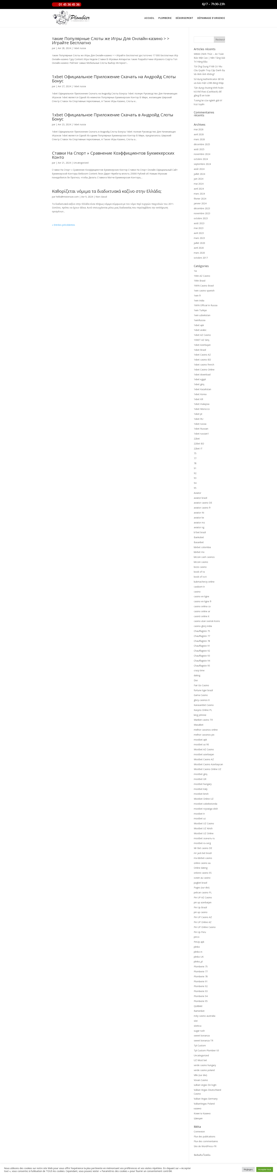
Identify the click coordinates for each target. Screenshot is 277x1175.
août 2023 (199, 223)
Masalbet (198, 724)
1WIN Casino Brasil (204, 285)
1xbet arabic (200, 329)
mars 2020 (199, 252)
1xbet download (202, 374)
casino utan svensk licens (207, 621)
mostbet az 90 (201, 744)
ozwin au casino (202, 877)
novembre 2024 (202, 154)
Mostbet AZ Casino (204, 749)
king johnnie (200, 714)
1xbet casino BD (202, 359)
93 (195, 478)
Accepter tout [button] (264, 1169)
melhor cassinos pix (204, 734)
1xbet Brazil (200, 349)
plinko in (198, 951)
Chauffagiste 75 (202, 631)
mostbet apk (200, 739)
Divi (196, 680)
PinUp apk (199, 941)
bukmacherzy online (204, 581)
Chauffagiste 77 (202, 635)
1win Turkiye (200, 310)
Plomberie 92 (201, 986)
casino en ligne (201, 596)
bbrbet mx (199, 552)
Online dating (200, 867)
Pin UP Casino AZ (203, 917)
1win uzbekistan (202, 315)
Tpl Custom (200, 1045)
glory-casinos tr (202, 700)
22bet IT (198, 448)
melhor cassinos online (206, 729)
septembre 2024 (202, 163)
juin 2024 (198, 178)
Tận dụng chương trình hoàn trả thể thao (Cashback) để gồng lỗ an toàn (208, 91)
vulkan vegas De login (205, 1084)
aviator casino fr (202, 507)
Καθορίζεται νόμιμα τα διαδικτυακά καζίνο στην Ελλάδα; (107, 191)
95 (195, 487)
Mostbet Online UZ (204, 798)
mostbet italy (200, 788)
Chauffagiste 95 (202, 665)
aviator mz (199, 522)
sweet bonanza (202, 1035)
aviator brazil (200, 497)
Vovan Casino (201, 1080)
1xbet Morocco (202, 408)
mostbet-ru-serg (202, 843)
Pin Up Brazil (200, 907)
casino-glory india (203, 626)
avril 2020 (199, 247)
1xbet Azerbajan (202, 344)
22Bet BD (199, 443)
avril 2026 (199, 134)
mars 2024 (199, 193)
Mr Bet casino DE (203, 848)
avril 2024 (199, 188)
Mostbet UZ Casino (204, 823)
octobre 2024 (201, 159)
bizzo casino (200, 566)
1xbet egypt (200, 379)
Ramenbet (199, 1010)
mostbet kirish (201, 793)
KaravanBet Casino (204, 705)
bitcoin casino (201, 561)
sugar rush (199, 1030)
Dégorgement (184, 18)
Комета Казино (202, 1113)
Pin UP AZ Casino (203, 897)
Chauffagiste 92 (202, 650)
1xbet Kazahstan (202, 389)
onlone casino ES (203, 872)
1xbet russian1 (201, 433)
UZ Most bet (200, 1060)
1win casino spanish (204, 290)
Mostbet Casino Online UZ (207, 769)
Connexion (199, 1131)
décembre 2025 (202, 144)
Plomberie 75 (201, 966)
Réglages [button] (248, 1169)
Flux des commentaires (206, 1141)
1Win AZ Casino (202, 275)
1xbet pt (198, 413)
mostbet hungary (203, 784)
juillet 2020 (199, 242)
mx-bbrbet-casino (203, 858)
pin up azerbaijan (202, 902)
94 (195, 482)
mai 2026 (198, 129)
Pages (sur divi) (202, 887)
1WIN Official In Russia (205, 305)
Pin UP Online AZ (202, 922)
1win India (199, 300)
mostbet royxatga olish (206, 808)
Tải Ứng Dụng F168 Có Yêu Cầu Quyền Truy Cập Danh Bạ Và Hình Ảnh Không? (209, 70)
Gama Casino (201, 695)
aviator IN (199, 512)
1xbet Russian (201, 428)
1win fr (197, 295)
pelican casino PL (203, 892)
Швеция (198, 1118)
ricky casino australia (204, 1015)
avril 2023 (199, 233)
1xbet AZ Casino (202, 334)
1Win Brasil (199, 280)
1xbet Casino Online (204, 369)
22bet (197, 438)
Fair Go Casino (201, 685)
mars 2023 (199, 238)
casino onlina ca (202, 606)
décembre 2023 (202, 208)
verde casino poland (204, 1070)
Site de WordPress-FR (205, 1146)
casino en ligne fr (202, 601)
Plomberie (165, 18)
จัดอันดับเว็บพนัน (202, 1154)
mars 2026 (199, 139)
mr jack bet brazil (203, 853)
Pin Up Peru (200, 932)
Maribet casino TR (203, 719)
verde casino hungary (205, 1065)
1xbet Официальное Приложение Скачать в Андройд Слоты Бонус (112, 117)
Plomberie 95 (201, 1001)
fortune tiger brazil (203, 690)
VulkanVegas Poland (204, 1103)
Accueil (149, 18)
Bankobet (199, 537)
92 (195, 473)
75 (195, 453)
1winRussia (199, 320)
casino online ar (202, 611)
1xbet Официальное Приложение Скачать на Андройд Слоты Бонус (114, 79)
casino (197, 591)
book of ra (199, 571)
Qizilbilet (198, 1006)
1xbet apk (199, 325)
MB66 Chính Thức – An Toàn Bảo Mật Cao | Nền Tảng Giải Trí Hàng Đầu (209, 57)
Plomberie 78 (201, 976)
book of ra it (200, 576)
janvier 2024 (200, 203)
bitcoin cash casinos (204, 557)
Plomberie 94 (201, 996)
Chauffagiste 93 (202, 655)
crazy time (199, 670)
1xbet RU (198, 418)
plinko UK (199, 956)
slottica (197, 1025)
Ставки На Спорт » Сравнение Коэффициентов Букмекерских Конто (113, 155)
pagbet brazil (200, 882)
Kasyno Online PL (203, 710)
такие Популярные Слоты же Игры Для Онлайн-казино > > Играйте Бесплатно (110, 41)
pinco (196, 936)
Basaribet (199, 542)
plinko (197, 946)
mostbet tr (199, 813)
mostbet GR (200, 779)
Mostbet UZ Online (204, 833)
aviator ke (199, 517)
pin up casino (200, 912)
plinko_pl (198, 961)
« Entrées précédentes (63, 224)
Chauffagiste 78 (202, 640)
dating (197, 675)
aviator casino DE (203, 502)
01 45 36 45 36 (69, 4)
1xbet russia (79, 48)
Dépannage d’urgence (211, 18)
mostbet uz (200, 818)
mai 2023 (198, 228)
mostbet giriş (200, 774)
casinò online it (201, 616)
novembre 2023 (202, 213)
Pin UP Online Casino (205, 927)
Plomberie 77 (201, 971)
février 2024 (200, 198)
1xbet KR (198, 399)
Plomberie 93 (201, 991)
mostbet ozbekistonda (205, 803)
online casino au (202, 863)
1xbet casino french (204, 364)
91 (195, 468)
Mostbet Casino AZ (204, 759)
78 (195, 463)
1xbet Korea (200, 394)
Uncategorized (80, 162)
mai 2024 (198, 183)
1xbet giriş (199, 384)
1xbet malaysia (201, 403)
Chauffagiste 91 (202, 645)
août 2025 (199, 149)
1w (195, 270)
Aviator (197, 492)
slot (196, 1020)
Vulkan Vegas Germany (206, 1098)
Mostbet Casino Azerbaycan (208, 764)
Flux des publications (204, 1136)
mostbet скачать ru (204, 838)
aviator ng (199, 527)
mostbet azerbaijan (204, 754)
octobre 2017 (201, 257)
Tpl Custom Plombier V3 (206, 1050)
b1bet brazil (200, 532)
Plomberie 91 (201, 981)
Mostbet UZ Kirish (203, 828)
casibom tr (199, 586)
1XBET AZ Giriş (201, 339)
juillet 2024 (199, 173)
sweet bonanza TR (203, 1040)
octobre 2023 (201, 218)
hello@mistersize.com (67, 196)
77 (195, 458)
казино (197, 1108)
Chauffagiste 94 (202, 660)
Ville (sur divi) (200, 1075)
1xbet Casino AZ (202, 354)
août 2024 (199, 168)
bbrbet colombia (202, 547)
